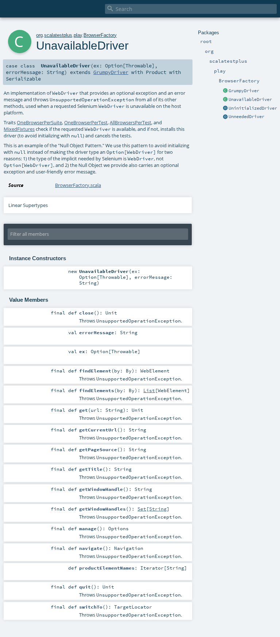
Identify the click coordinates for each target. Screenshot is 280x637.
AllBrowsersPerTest (130, 122)
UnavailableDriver (250, 99)
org (39, 35)
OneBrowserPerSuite (39, 122)
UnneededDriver (246, 116)
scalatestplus (58, 35)
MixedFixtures (19, 129)
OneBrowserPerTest (86, 122)
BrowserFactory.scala (78, 185)
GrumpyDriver (244, 90)
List (149, 390)
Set (141, 509)
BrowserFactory (100, 35)
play (78, 35)
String (158, 509)
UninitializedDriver (253, 108)
